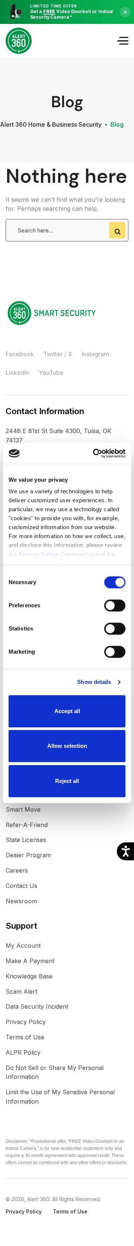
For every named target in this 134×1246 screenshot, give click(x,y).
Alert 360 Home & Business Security (51, 124)
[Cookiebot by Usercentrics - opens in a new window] (94, 453)
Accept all (67, 711)
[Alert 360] (19, 41)
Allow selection (67, 746)
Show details (94, 682)
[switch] (114, 605)
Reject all (67, 781)
